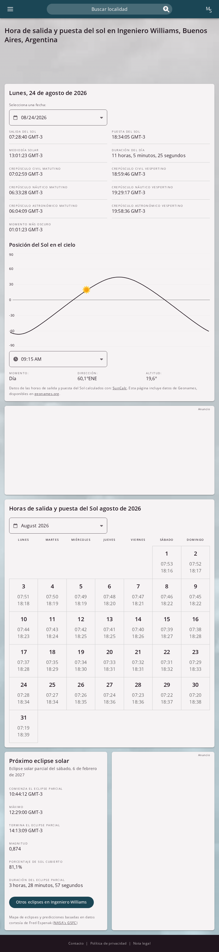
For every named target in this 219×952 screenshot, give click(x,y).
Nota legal (142, 943)
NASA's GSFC (65, 922)
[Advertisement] (109, 64)
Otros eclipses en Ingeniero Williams (51, 902)
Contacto (76, 943)
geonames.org (47, 393)
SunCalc (120, 388)
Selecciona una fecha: (27, 104)
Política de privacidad (108, 943)
